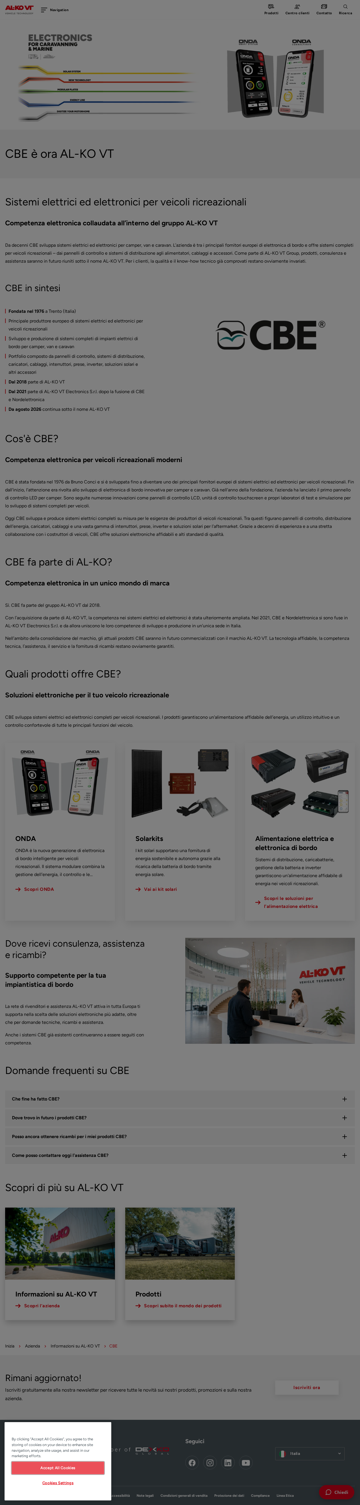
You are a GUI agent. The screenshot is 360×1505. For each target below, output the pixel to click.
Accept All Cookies (57, 1468)
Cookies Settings (58, 1483)
